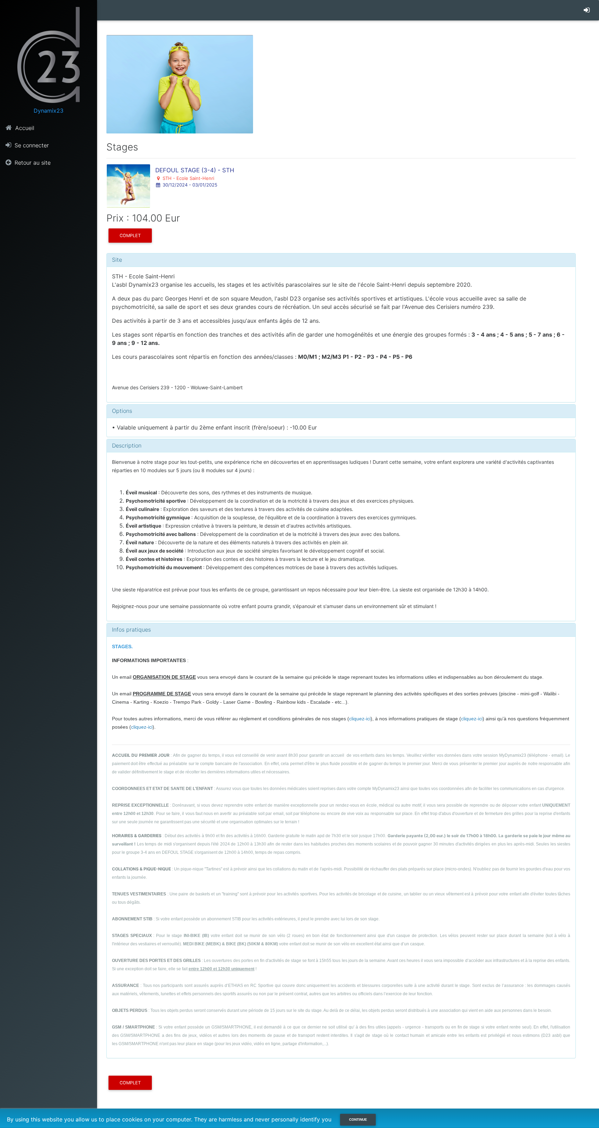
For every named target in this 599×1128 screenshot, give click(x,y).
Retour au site (32, 162)
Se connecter (31, 145)
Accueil (24, 127)
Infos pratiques (131, 629)
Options (122, 410)
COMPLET (130, 235)
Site (117, 259)
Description (126, 445)
